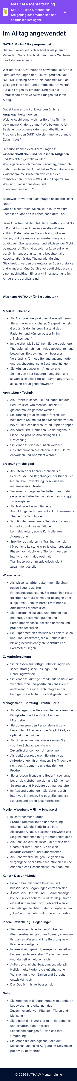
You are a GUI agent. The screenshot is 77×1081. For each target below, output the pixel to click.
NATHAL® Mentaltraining (33, 4)
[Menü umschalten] (72, 12)
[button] (65, 12)
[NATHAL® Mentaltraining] (5, 12)
